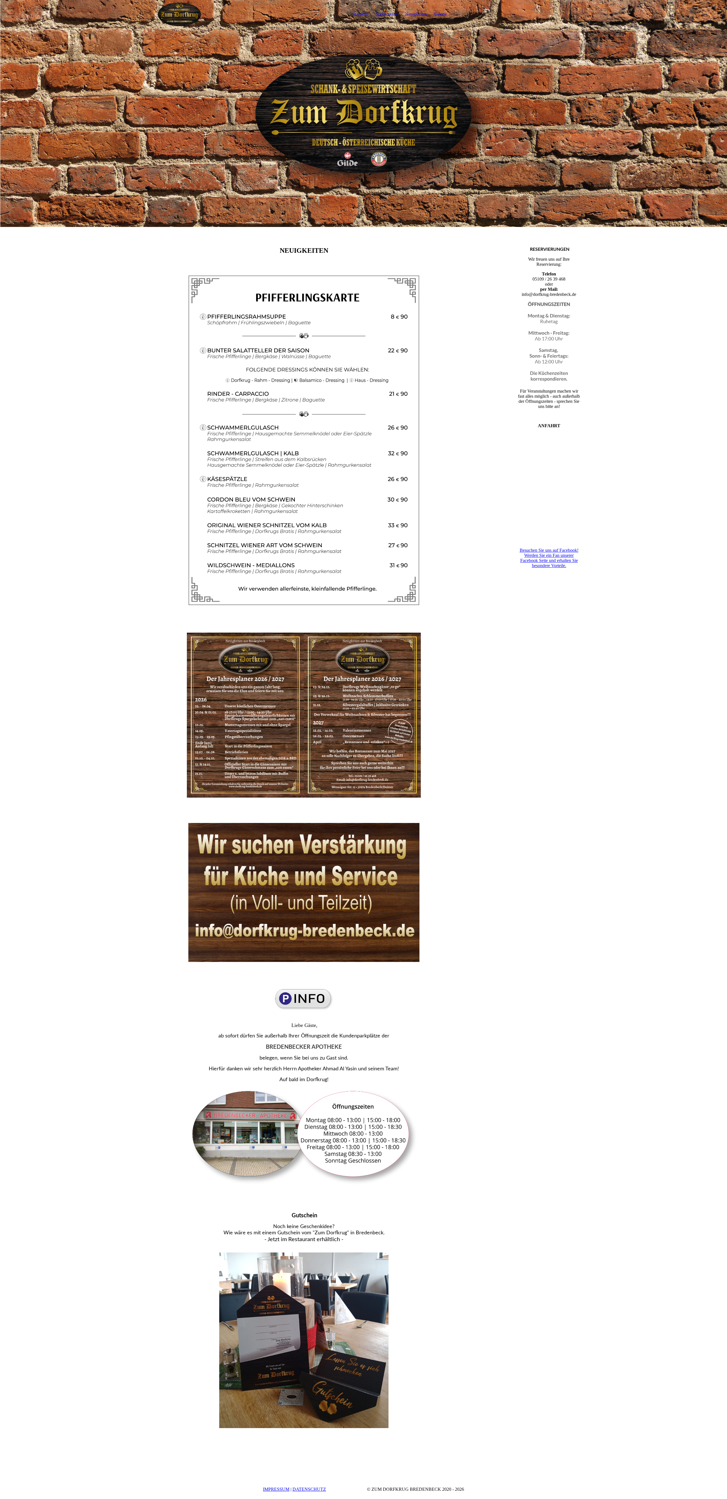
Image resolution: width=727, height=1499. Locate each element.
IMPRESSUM (276, 1489)
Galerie (440, 14)
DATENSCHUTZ (309, 1489)
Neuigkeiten (416, 14)
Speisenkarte (386, 14)
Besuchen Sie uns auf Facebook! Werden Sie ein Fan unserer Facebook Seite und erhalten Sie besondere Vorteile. (549, 558)
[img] (180, 14)
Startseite (360, 14)
